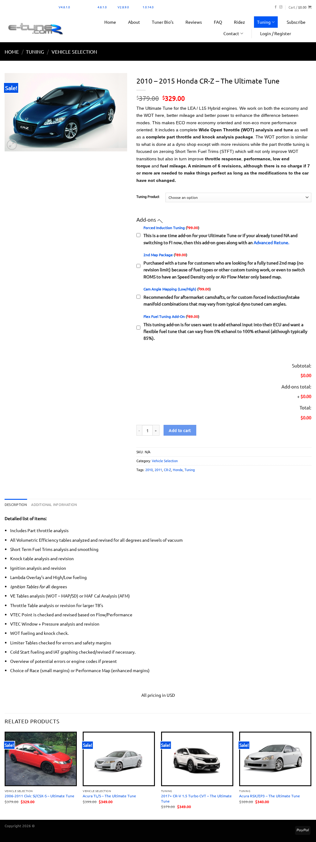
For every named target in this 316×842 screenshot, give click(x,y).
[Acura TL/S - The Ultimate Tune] (119, 759)
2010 (149, 469)
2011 (158, 469)
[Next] (311, 775)
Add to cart (180, 430)
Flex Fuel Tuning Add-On (164, 316)
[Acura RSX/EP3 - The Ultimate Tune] (275, 759)
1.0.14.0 (148, 7)
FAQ (218, 22)
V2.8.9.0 (123, 7)
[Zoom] (12, 145)
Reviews (193, 22)
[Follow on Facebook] (275, 7)
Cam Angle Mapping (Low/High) (169, 288)
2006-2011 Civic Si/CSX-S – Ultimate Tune (39, 795)
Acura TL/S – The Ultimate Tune (109, 795)
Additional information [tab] (54, 504)
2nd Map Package (158, 254)
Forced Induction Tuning (164, 227)
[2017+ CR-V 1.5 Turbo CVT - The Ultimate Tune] (197, 759)
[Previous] (5, 775)
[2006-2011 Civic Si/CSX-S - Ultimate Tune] (41, 759)
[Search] (305, 33)
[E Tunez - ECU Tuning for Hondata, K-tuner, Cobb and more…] (35, 28)
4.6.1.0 (102, 7)
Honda (178, 469)
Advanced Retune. (271, 242)
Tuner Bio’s (162, 22)
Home (110, 22)
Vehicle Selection (74, 51)
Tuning (264, 22)
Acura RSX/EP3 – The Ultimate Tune (269, 795)
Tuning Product (147, 197)
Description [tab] (16, 504)
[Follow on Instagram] (280, 7)
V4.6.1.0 (64, 7)
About (134, 22)
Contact (231, 33)
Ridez (239, 22)
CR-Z (167, 469)
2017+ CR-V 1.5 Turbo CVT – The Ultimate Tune (196, 798)
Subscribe (296, 22)
